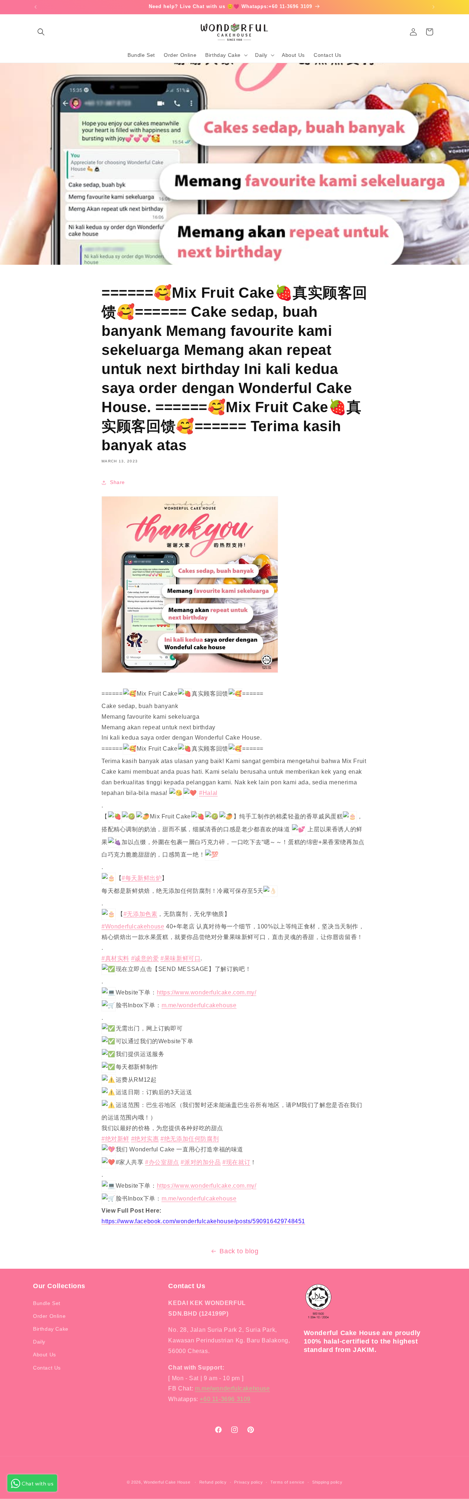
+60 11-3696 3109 (225, 1399)
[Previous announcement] (35, 7)
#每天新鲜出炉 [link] (142, 878)
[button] (41, 32)
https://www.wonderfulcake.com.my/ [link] (206, 992)
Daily (39, 1342)
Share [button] (117, 482)
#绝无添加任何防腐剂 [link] (189, 1139)
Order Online (49, 1316)
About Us (44, 1354)
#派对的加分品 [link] (201, 1162)
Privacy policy (248, 1482)
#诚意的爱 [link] (145, 958)
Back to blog (238, 1251)
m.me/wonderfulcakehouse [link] (199, 1005)
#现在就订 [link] (236, 1162)
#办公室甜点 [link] (162, 1162)
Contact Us (47, 1368)
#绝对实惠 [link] (145, 1139)
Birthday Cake (51, 1329)
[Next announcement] (433, 7)
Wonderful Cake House (167, 1482)
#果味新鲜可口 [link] (180, 958)
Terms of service (287, 1482)
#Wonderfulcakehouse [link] (132, 926)
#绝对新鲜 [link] (115, 1139)
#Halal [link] (208, 793)
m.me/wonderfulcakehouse (232, 1388)
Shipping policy (327, 1482)
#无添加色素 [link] (140, 914)
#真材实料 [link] (115, 958)
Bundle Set (46, 1303)
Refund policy (213, 1482)
